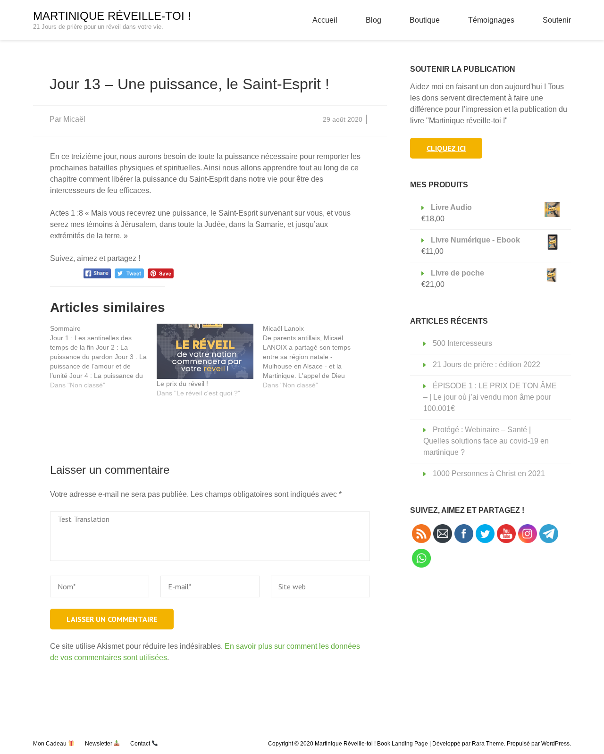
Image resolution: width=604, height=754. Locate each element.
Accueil (324, 20)
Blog (373, 20)
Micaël (74, 119)
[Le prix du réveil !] (205, 351)
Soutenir (557, 20)
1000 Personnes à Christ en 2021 (489, 473)
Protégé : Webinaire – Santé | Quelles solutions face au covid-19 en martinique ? (486, 441)
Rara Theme (488, 743)
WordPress (555, 743)
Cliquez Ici (446, 148)
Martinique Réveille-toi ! (112, 15)
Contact (140, 743)
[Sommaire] (103, 357)
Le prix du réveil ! (182, 383)
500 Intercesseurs (462, 343)
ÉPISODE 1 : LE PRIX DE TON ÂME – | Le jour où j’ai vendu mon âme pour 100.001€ (490, 397)
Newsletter (99, 743)
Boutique (425, 20)
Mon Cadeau (50, 743)
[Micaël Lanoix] (316, 357)
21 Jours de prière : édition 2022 (486, 364)
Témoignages (491, 20)
